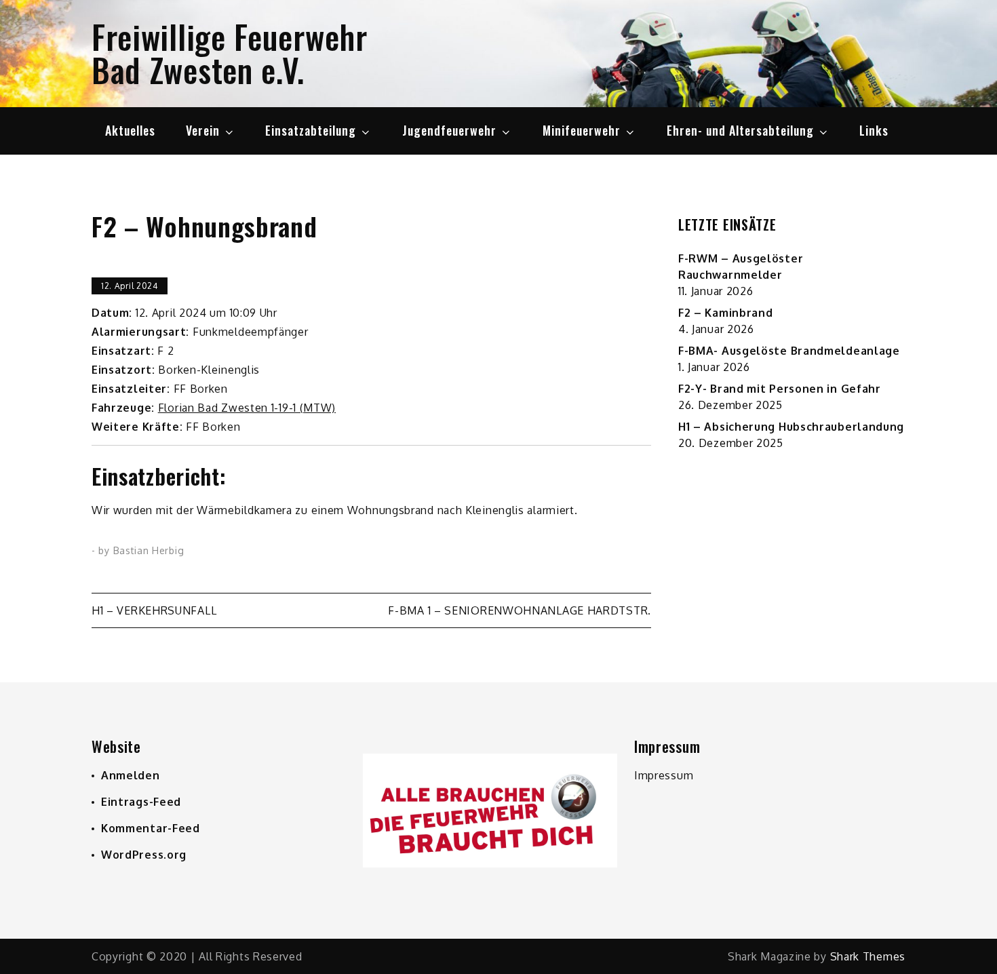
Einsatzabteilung (310, 130)
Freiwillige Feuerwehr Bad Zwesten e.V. (230, 53)
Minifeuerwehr (582, 130)
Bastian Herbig (148, 550)
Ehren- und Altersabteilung (740, 130)
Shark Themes (867, 956)
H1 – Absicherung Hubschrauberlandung (791, 426)
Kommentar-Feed (150, 828)
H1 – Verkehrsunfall (154, 610)
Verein (203, 130)
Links (873, 130)
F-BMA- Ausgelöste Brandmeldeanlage (789, 350)
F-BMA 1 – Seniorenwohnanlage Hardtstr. (519, 610)
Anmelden (130, 775)
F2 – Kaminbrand (725, 312)
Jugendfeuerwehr (449, 130)
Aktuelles (130, 130)
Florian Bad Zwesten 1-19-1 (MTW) (247, 407)
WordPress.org (144, 854)
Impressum (663, 775)
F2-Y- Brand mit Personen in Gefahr (779, 388)
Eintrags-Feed (141, 802)
